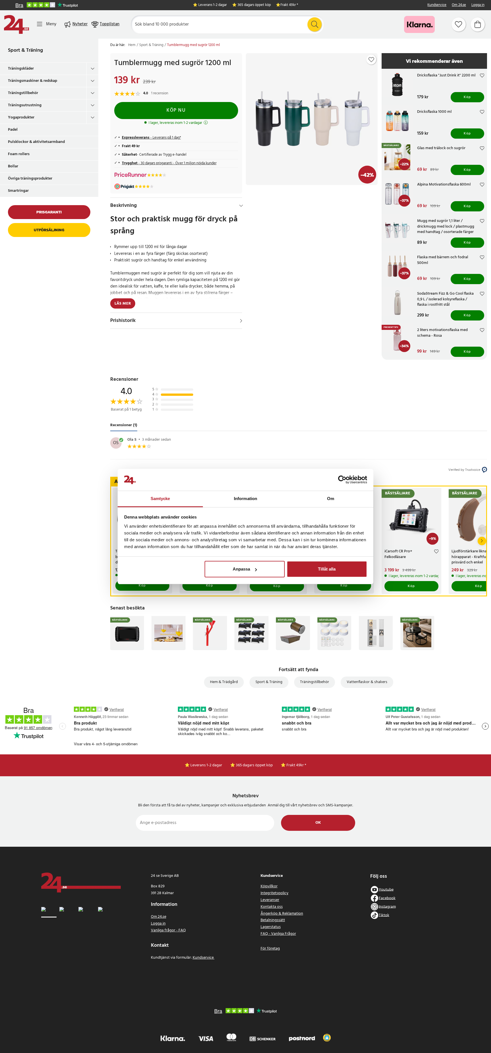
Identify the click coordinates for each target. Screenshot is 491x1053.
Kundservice (436, 5)
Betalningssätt (273, 920)
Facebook (387, 898)
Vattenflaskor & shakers (367, 682)
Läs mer (123, 303)
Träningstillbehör (23, 93)
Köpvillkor (269, 886)
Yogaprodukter (21, 117)
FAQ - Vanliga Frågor (278, 934)
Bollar (13, 166)
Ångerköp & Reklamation (282, 913)
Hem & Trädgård (224, 682)
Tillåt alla (327, 569)
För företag (270, 948)
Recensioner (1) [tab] (123, 425)
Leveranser (270, 900)
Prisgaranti (49, 212)
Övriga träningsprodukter (30, 178)
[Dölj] (241, 206)
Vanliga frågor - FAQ (168, 930)
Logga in (477, 5)
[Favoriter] (459, 24)
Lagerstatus (271, 927)
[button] (327, 1037)
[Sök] (314, 24)
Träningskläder (21, 68)
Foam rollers (19, 154)
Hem (132, 45)
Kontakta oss (272, 907)
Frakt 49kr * (289, 5)
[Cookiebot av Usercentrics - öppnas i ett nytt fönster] (342, 480)
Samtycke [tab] (160, 498)
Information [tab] (245, 498)
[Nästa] (482, 541)
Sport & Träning (25, 50)
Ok (318, 822)
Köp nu (176, 110)
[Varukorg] (478, 24)
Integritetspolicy (274, 893)
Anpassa (241, 569)
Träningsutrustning (24, 105)
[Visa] (241, 321)
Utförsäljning (49, 230)
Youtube (386, 889)
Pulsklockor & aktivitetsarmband (36, 142)
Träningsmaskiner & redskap (32, 81)
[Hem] (16, 24)
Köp (467, 97)
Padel (13, 129)
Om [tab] (330, 498)
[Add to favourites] (371, 60)
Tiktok (384, 915)
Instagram (387, 906)
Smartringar (18, 191)
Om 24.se (459, 5)
